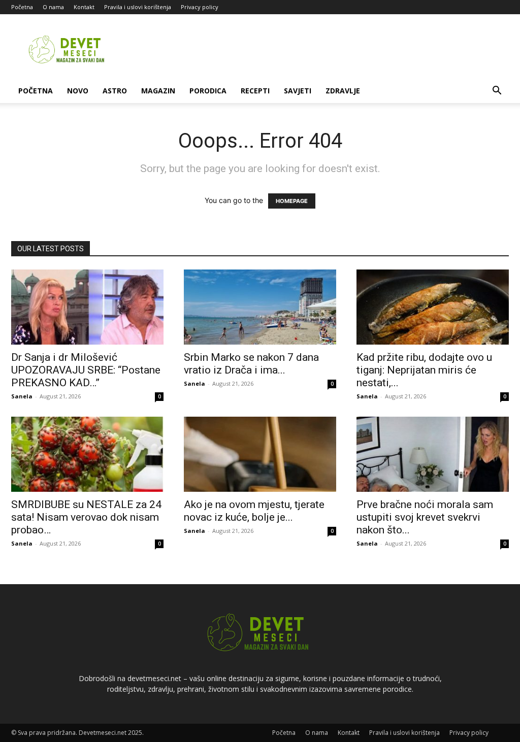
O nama (53, 7)
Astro (115, 90)
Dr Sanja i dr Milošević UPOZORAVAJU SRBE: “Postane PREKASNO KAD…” (85, 370)
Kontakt (84, 7)
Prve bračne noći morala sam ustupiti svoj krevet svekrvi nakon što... (424, 517)
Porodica (207, 90)
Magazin (158, 90)
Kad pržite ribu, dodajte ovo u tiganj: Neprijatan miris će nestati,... (424, 370)
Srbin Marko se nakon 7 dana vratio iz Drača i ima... (251, 363)
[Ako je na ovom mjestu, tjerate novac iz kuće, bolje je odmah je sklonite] (260, 454)
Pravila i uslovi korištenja (137, 7)
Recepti (255, 90)
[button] (496, 91)
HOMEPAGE (292, 201)
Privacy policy (199, 7)
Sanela (21, 396)
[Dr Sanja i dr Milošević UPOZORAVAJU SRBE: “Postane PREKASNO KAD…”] (87, 307)
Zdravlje (343, 90)
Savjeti (297, 90)
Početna (22, 7)
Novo (77, 90)
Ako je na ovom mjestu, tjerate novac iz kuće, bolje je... (254, 510)
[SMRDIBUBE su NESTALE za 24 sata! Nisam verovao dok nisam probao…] (87, 454)
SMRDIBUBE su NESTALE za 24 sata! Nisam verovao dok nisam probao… (86, 517)
